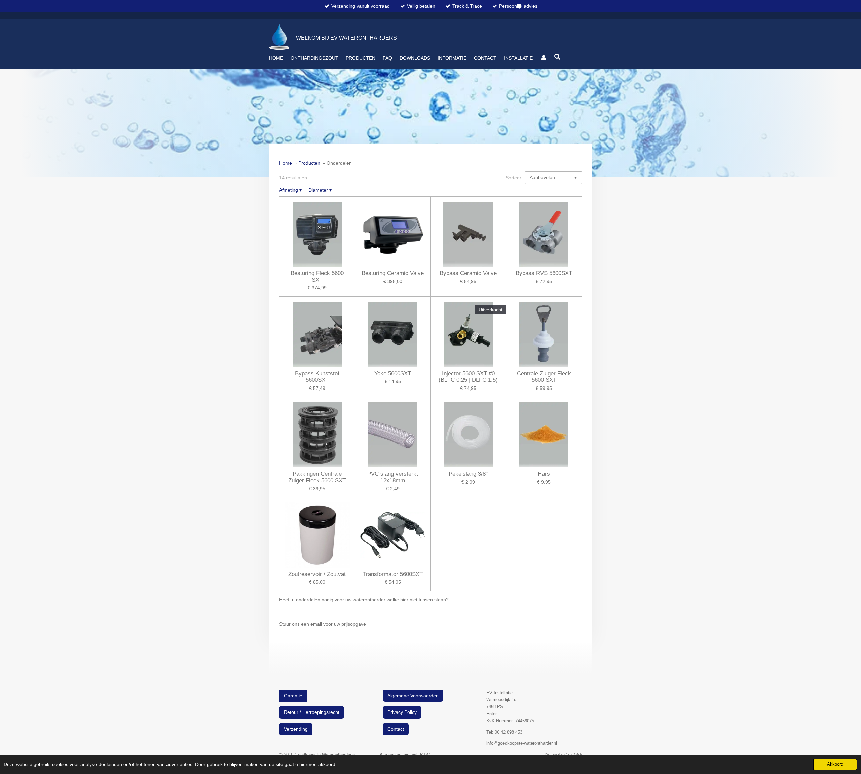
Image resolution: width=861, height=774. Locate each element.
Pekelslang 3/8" (468, 474)
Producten (309, 163)
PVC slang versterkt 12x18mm (392, 477)
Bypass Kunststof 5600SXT (317, 376)
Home (285, 163)
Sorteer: (514, 177)
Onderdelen (339, 163)
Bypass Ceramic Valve (468, 273)
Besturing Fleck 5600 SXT (317, 276)
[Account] (543, 58)
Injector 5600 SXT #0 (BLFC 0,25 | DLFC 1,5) (468, 376)
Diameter (320, 190)
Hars (544, 474)
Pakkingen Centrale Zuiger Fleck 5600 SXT (317, 477)
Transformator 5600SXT (393, 574)
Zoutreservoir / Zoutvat (317, 574)
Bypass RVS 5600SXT (544, 273)
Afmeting (290, 190)
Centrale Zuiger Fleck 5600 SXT (544, 376)
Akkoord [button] (835, 764)
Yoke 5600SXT (392, 373)
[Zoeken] (558, 57)
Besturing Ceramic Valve (393, 273)
